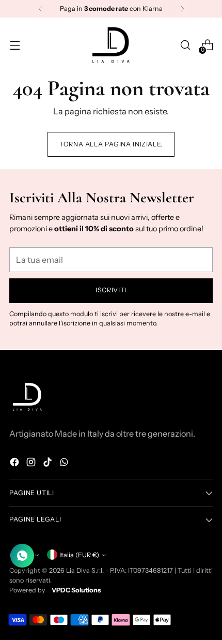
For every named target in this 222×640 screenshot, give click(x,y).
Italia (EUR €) (79, 555)
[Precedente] (40, 9)
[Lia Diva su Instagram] (32, 463)
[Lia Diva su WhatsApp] (65, 463)
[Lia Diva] (111, 45)
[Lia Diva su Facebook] (15, 463)
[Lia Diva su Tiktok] (48, 463)
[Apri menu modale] (14, 45)
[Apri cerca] (185, 45)
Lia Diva (78, 570)
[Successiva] (182, 9)
